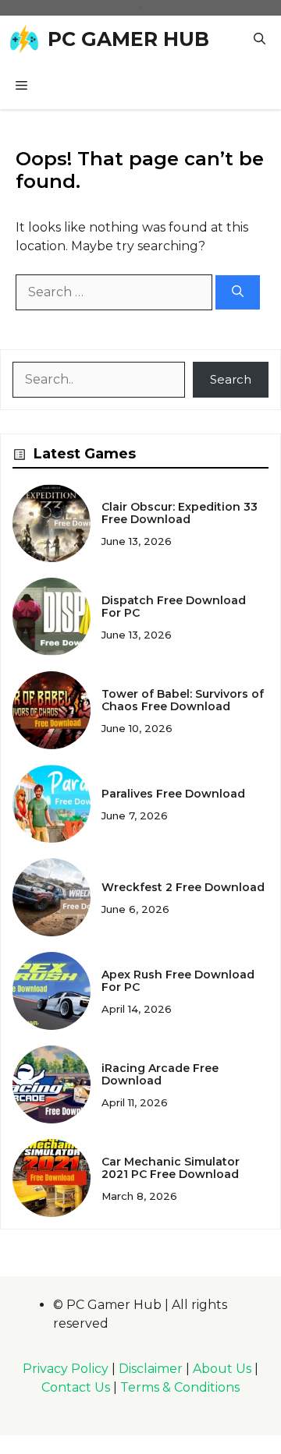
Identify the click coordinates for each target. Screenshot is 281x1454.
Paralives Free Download (174, 794)
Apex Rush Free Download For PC (177, 981)
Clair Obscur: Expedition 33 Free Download (179, 513)
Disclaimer (151, 1368)
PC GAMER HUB (128, 39)
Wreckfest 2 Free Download (183, 887)
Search (230, 379)
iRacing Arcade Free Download (160, 1074)
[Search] (237, 292)
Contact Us (75, 1387)
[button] (259, 39)
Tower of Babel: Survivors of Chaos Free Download (182, 700)
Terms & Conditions (180, 1387)
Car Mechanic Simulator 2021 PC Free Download (170, 1168)
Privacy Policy (65, 1368)
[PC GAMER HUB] (24, 39)
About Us (222, 1368)
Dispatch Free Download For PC (173, 607)
